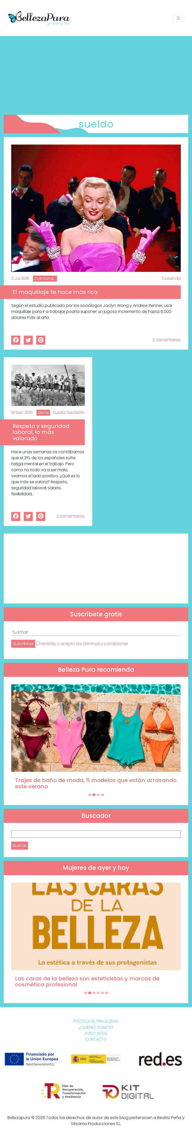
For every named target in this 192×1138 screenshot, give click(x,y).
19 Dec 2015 (22, 412)
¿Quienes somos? (96, 1027)
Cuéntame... (45, 278)
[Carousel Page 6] (106, 993)
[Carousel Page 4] (102, 795)
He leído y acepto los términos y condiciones (84, 644)
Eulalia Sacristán (69, 412)
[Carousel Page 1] (89, 795)
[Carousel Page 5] (102, 993)
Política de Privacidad (96, 1021)
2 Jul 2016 (20, 278)
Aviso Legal (96, 1033)
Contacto (96, 1039)
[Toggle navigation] (178, 18)
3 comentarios (70, 516)
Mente (43, 412)
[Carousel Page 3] (98, 795)
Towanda (171, 278)
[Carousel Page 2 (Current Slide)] (94, 795)
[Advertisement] (96, 74)
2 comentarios (166, 340)
